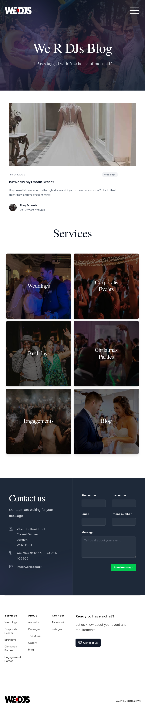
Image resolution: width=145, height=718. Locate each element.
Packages (34, 629)
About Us (33, 622)
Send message (123, 567)
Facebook (58, 622)
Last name (119, 495)
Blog (31, 649)
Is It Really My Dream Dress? (31, 182)
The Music (34, 636)
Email (85, 514)
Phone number (122, 514)
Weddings (11, 622)
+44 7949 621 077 (29, 553)
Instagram (58, 629)
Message (87, 532)
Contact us (90, 642)
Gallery (32, 642)
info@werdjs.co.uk (29, 567)
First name (89, 495)
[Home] (17, 696)
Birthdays (10, 639)
